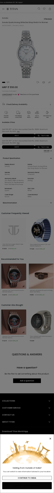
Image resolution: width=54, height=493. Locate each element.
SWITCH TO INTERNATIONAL (27, 485)
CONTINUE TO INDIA (27, 478)
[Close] (27, 437)
